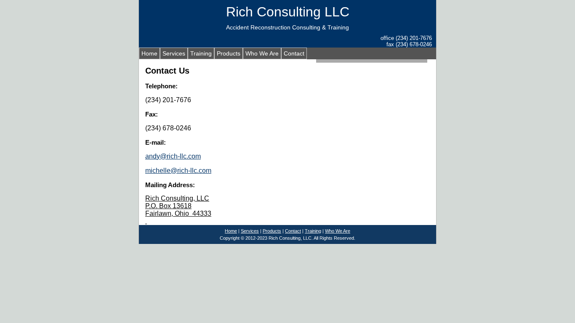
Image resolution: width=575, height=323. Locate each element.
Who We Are (262, 53)
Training (201, 53)
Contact (294, 53)
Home (149, 53)
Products (228, 53)
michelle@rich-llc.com (178, 170)
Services (173, 53)
